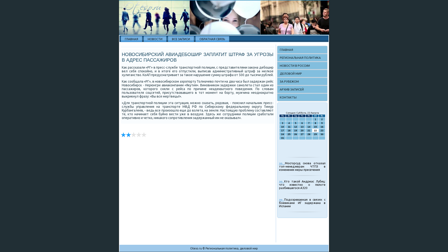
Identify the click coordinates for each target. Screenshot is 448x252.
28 (309, 134)
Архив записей (292, 89)
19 (295, 130)
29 (315, 134)
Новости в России (295, 65)
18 (289, 130)
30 (322, 134)
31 (282, 138)
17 (282, 130)
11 (289, 127)
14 (309, 127)
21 (309, 130)
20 (302, 130)
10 (282, 127)
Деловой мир (291, 73)
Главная (131, 39)
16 (322, 127)
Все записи (181, 39)
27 (302, 134)
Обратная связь (212, 39)
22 (315, 130)
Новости (155, 39)
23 (322, 130)
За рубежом (289, 81)
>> (282, 163)
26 (295, 134)
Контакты (288, 97)
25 (289, 134)
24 (282, 134)
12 (295, 127)
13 (302, 127)
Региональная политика (300, 57)
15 (315, 127)
